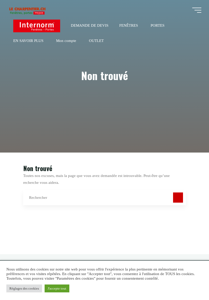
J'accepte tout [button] (57, 288)
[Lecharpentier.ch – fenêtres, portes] (27, 10)
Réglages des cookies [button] (24, 288)
